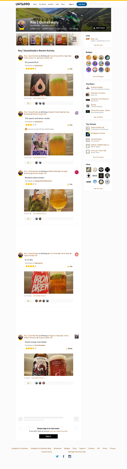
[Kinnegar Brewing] (95, 182)
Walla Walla (53, 171)
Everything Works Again (59, 56)
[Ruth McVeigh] (40, 301)
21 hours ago (28, 295)
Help (57, 4)
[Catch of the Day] (95, 58)
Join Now (81, 4)
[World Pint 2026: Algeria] (95, 64)
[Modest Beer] (89, 176)
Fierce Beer (64, 253)
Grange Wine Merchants (43, 181)
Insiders (50, 4)
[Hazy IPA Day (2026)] (89, 58)
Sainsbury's (39, 65)
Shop (63, 4)
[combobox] (100, 3)
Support (82, 448)
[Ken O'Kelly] (43, 383)
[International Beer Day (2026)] (107, 58)
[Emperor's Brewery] (107, 176)
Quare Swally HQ (45, 58)
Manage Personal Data (77, 452)
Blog (35, 4)
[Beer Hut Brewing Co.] (95, 176)
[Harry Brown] (40, 103)
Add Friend (100, 28)
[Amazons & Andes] (101, 64)
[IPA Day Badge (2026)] (101, 58)
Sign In (71, 4)
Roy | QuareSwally (31, 56)
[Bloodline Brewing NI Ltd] (101, 176)
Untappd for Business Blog (41, 448)
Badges (67, 448)
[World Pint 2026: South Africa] (89, 70)
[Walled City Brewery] (101, 170)
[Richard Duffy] (36, 301)
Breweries (57, 448)
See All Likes (98, 188)
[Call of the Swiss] (95, 70)
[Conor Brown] (36, 103)
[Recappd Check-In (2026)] (89, 64)
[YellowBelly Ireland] (101, 182)
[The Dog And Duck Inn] (89, 170)
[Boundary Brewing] (107, 170)
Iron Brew (54, 253)
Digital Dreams (54, 112)
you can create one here (58, 431)
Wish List (94, 39)
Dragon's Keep (54, 336)
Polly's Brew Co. (30, 58)
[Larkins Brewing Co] (89, 182)
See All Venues (98, 157)
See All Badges (98, 76)
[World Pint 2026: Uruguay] (107, 64)
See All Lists (98, 45)
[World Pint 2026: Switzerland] (101, 70)
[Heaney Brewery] (107, 182)
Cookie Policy (46, 452)
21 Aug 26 (27, 378)
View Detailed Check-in (39, 98)
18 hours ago (28, 98)
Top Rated (42, 4)
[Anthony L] (43, 103)
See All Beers (98, 117)
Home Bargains (40, 345)
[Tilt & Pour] (95, 170)
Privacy (113, 448)
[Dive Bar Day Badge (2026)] (107, 70)
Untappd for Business (19, 448)
